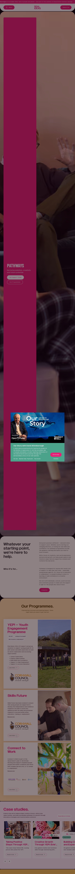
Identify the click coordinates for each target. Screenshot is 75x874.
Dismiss (56, 458)
